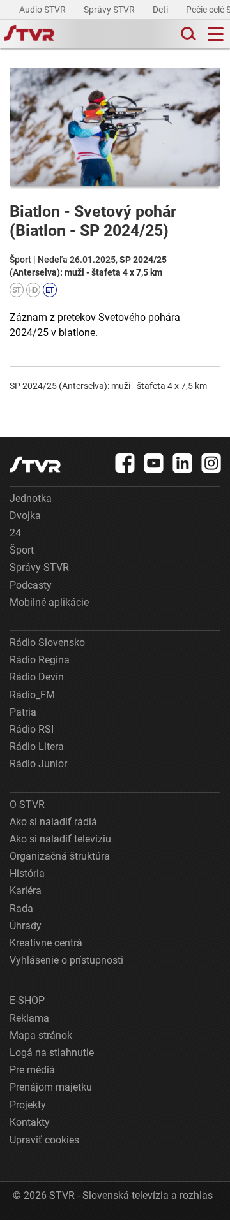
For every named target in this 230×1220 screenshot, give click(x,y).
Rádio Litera (37, 746)
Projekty (28, 1105)
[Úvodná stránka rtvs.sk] (29, 34)
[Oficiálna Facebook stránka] (125, 463)
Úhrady (26, 926)
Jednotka (31, 498)
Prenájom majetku (51, 1087)
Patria (23, 712)
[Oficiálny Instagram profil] (211, 463)
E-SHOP (27, 1000)
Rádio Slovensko (47, 642)
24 (15, 533)
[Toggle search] (187, 34)
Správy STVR (110, 9)
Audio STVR (43, 9)
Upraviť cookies (44, 1140)
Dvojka (25, 516)
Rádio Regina (40, 660)
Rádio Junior (38, 764)
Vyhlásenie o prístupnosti (66, 960)
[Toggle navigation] (215, 34)
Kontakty (30, 1122)
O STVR (27, 804)
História (27, 873)
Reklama (29, 1018)
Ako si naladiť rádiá (53, 822)
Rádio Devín (37, 677)
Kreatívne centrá (46, 943)
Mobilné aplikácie (49, 602)
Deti (161, 9)
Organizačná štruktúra (60, 856)
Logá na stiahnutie (52, 1053)
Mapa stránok (41, 1035)
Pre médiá (32, 1070)
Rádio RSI (32, 729)
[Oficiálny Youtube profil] (154, 463)
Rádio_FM (32, 695)
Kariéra (26, 891)
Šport (22, 550)
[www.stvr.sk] (35, 464)
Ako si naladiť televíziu (60, 839)
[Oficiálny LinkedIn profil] (182, 463)
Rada (21, 908)
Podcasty (31, 585)
